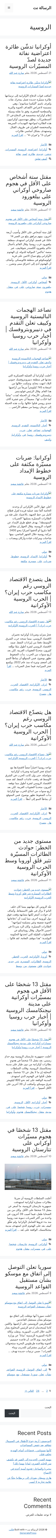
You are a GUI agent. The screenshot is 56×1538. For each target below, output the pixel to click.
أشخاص (42, 282)
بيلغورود (46, 286)
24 (37, 1390)
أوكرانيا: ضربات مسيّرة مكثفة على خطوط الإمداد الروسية (30, 467)
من (25, 966)
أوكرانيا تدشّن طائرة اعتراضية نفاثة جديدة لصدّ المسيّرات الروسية (28, 56)
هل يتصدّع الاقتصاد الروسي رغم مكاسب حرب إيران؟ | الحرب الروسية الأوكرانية (28, 725)
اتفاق (39, 1369)
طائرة (32, 154)
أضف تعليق (41, 158)
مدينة (48, 1111)
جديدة (40, 154)
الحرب (14, 684)
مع (17, 1374)
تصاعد (37, 430)
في (16, 286)
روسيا (30, 434)
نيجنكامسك (31, 1111)
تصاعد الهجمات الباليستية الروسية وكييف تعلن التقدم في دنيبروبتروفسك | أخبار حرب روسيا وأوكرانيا (28, 325)
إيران (44, 684)
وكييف (47, 439)
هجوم (48, 291)
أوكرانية (36, 1102)
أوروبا (44, 956)
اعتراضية (33, 149)
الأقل (24, 282)
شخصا (21, 1107)
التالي (29, 1390)
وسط (19, 966)
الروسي (47, 689)
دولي (44, 277)
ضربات (47, 561)
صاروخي (30, 286)
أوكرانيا (43, 149)
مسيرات (35, 1248)
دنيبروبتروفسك (43, 434)
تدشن (48, 154)
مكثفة (24, 561)
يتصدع (43, 693)
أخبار (44, 425)
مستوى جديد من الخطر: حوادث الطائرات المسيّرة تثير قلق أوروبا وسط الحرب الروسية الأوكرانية (28, 857)
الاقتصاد (24, 684)
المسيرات (11, 149)
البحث (48, 1407)
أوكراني (32, 282)
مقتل (10, 286)
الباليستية (35, 425)
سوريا (34, 1374)
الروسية (22, 149)
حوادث (47, 966)
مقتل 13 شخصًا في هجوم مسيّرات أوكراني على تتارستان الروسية (29, 1139)
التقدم (25, 425)
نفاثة (18, 154)
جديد (11, 961)
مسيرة (32, 561)
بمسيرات (46, 1107)
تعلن (29, 430)
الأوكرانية (35, 684)
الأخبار (43, 144)
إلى (45, 1369)
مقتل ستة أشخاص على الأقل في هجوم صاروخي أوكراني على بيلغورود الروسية (28, 190)
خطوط (15, 556)
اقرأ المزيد (17, 135)
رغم (22, 689)
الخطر (15, 956)
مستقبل (25, 1374)
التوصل (31, 1369)
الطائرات (36, 961)
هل (49, 693)
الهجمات (46, 430)
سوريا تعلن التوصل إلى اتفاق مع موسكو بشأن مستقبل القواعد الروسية (28, 1277)
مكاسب (14, 689)
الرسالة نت (42, 7)
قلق (40, 966)
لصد (25, 154)
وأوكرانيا (16, 434)
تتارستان (22, 1244)
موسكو (11, 1374)
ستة (39, 286)
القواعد (11, 1369)
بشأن (48, 1374)
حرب (23, 430)
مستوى (32, 966)
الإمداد (34, 556)
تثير (17, 961)
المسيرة (25, 961)
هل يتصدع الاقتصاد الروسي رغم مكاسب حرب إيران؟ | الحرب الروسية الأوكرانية (28, 592)
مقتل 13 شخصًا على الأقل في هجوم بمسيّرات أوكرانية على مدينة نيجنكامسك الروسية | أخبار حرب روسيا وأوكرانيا (28, 1003)
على (21, 286)
